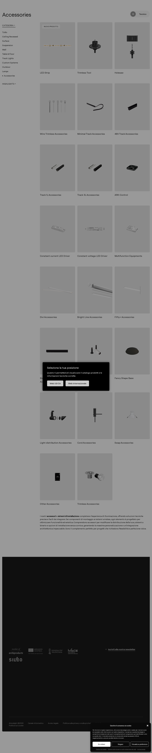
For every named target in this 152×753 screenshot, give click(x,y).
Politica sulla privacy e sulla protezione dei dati (122, 749)
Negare (120, 744)
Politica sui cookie (101, 749)
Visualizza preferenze (139, 744)
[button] (147, 725)
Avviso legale (141, 749)
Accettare (101, 744)
